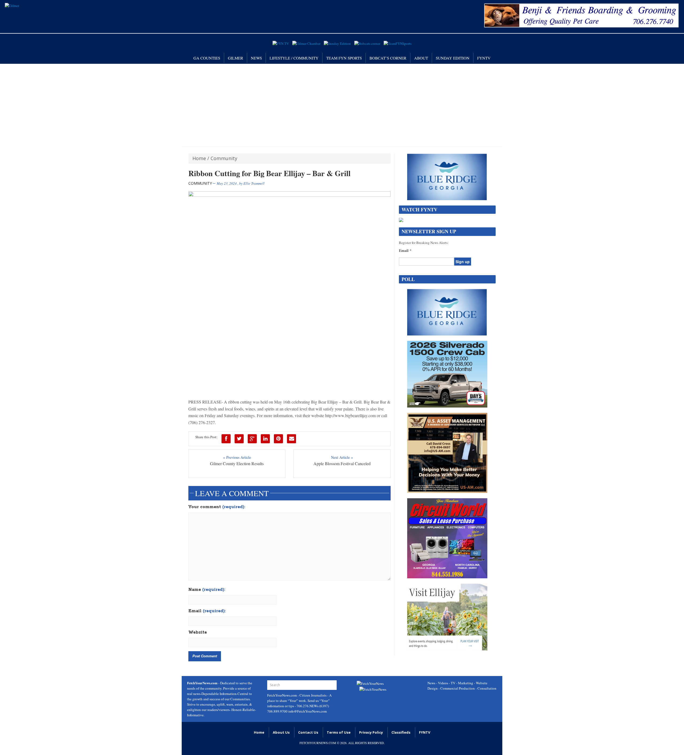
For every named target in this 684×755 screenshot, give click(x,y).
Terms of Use (339, 732)
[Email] (291, 438)
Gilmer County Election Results (237, 463)
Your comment (216, 507)
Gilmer (235, 58)
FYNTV (484, 58)
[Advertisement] (342, 103)
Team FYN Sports (344, 58)
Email (207, 611)
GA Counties (206, 58)
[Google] (252, 438)
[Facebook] (226, 438)
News (256, 58)
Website (197, 632)
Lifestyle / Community (294, 58)
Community (224, 158)
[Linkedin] (265, 438)
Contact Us (308, 732)
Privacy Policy (371, 732)
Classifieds (400, 732)
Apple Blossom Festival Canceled (342, 463)
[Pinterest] (278, 438)
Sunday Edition (452, 58)
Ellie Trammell (254, 183)
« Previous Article (237, 457)
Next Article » (342, 457)
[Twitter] (239, 438)
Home (199, 158)
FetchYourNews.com (282, 695)
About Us (281, 732)
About (421, 58)
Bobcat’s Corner (388, 58)
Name (206, 589)
